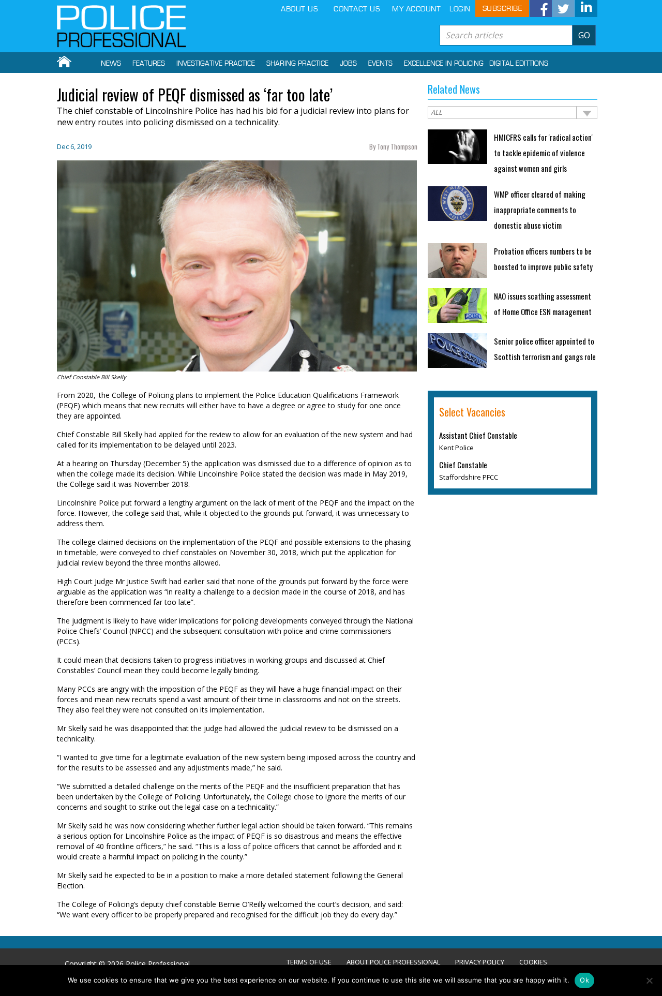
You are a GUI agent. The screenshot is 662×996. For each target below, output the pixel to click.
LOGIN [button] (460, 9)
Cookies (533, 962)
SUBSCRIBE (502, 8)
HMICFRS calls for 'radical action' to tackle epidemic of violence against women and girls (543, 152)
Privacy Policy (479, 962)
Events (380, 63)
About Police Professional (393, 962)
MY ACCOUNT (416, 9)
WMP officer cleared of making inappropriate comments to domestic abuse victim (539, 209)
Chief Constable (463, 464)
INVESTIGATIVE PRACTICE (215, 63)
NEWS (111, 63)
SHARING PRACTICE (297, 63)
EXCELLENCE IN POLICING (444, 63)
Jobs (348, 63)
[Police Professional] (121, 26)
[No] (649, 980)
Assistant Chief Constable (478, 435)
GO (584, 35)
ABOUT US (299, 9)
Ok (584, 980)
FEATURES (148, 63)
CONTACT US (357, 9)
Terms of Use (309, 962)
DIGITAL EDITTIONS (518, 63)
